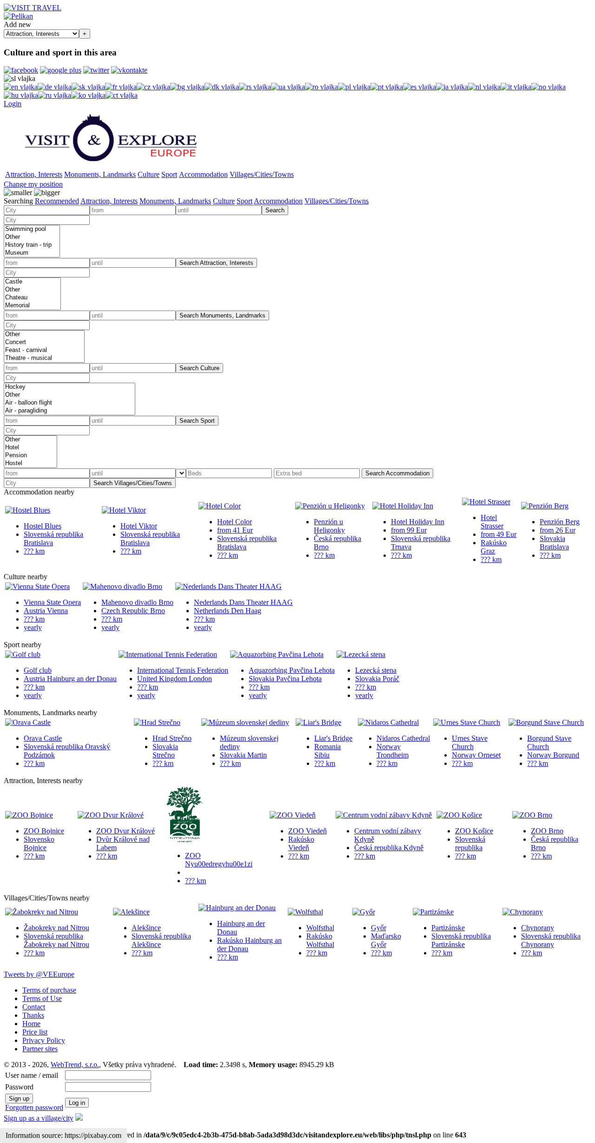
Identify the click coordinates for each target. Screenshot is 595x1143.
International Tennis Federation (182, 670)
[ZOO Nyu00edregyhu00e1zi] (184, 840)
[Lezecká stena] (361, 654)
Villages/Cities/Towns (262, 174)
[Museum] (32, 253)
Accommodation (203, 174)
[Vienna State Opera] (37, 586)
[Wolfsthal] (305, 912)
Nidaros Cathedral (403, 738)
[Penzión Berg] (545, 506)
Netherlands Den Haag (227, 611)
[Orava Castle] (28, 722)
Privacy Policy (43, 1040)
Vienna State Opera (52, 602)
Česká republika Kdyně (388, 848)
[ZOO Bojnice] (29, 815)
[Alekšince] (131, 912)
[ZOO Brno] (532, 815)
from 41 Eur (235, 530)
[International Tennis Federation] (168, 654)
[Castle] (32, 282)
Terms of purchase (49, 990)
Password (19, 1087)
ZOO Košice (474, 831)
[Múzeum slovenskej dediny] (245, 722)
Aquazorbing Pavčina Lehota (292, 670)
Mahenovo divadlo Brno (137, 602)
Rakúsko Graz (494, 547)
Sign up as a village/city (38, 1118)
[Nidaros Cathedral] (388, 722)
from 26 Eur (557, 530)
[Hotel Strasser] (486, 502)
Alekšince (146, 928)
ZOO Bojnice (44, 831)
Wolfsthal (320, 928)
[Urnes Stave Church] (466, 722)
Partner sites (40, 1049)
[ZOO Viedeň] (293, 815)
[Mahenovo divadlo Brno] (122, 586)
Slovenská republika (470, 843)
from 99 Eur (409, 530)
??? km (34, 551)
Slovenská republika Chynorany (551, 940)
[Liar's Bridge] (318, 722)
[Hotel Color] (219, 506)
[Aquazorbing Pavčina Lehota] (277, 654)
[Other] (32, 237)
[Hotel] (30, 448)
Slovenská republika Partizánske (461, 940)
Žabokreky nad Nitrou (56, 928)
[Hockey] (69, 387)
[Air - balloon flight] (69, 403)
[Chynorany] (522, 912)
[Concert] (44, 342)
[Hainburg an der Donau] (237, 908)
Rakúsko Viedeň (301, 843)
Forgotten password (34, 1107)
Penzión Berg (560, 522)
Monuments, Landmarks (100, 174)
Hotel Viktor (138, 526)
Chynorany (537, 928)
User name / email (31, 1075)
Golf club (38, 670)
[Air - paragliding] (69, 411)
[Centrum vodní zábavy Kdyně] (384, 815)
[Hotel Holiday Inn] (402, 506)
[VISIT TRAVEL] (32, 8)
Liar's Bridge (333, 738)
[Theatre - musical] (44, 358)
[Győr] (363, 912)
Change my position (33, 184)
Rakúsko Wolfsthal (320, 940)
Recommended (57, 201)
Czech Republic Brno (133, 611)
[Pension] (30, 456)
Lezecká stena (376, 670)
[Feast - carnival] (44, 350)
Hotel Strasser (492, 522)
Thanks (33, 1015)
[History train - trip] (32, 245)
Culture (148, 174)
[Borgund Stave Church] (546, 722)
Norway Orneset (476, 755)
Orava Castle (43, 738)
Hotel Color (234, 522)
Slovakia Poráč (377, 679)
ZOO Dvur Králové (125, 831)
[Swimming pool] (32, 229)
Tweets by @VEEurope (39, 974)
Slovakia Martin (243, 755)
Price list (34, 1032)
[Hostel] (30, 463)
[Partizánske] (433, 912)
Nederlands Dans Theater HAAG (243, 602)
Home (31, 1024)
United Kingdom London (174, 679)
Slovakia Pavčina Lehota (285, 679)
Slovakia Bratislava (554, 542)
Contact (33, 1007)
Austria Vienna (46, 611)
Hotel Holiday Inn (417, 522)
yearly (33, 627)
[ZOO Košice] (459, 815)
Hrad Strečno (172, 738)
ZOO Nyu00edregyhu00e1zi (218, 860)
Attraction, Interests (33, 174)
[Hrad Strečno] (157, 722)
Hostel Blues (42, 526)
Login (12, 104)
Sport (169, 174)
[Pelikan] (18, 16)
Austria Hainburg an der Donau (70, 679)
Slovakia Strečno (165, 751)
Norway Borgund (553, 755)
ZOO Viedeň (307, 831)
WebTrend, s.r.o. (75, 1065)
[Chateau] (32, 298)
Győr (378, 928)
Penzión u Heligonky (329, 526)
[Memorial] (32, 306)
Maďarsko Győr (386, 940)
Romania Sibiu (327, 751)
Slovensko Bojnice (39, 843)
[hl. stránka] (111, 165)
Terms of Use (42, 998)
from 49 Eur (498, 534)
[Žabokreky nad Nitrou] (41, 912)
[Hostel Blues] (27, 510)
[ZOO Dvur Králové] (111, 815)
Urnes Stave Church (470, 742)
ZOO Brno (547, 831)
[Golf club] (22, 654)
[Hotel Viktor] (124, 510)
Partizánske (448, 928)
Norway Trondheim (393, 751)
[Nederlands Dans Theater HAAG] (228, 586)
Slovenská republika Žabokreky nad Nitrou (56, 940)
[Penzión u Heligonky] (330, 506)
